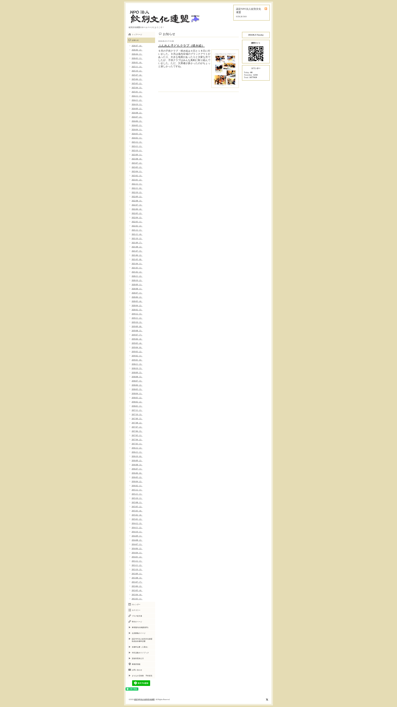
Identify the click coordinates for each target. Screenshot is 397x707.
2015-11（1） (137, 494)
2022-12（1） (137, 184)
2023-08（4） (137, 159)
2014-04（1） (137, 553)
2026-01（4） (137, 62)
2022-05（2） (137, 213)
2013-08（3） (137, 578)
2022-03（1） (137, 222)
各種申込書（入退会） (140, 647)
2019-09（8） (137, 326)
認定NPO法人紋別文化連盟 (144, 699)
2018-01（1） (137, 406)
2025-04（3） (137, 88)
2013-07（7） (137, 582)
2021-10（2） (137, 238)
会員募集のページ (138, 633)
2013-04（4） (137, 595)
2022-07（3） (137, 205)
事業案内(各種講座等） (140, 627)
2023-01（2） (137, 180)
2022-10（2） (137, 192)
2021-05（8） (137, 259)
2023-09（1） (137, 155)
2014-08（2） (137, 540)
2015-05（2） (137, 507)
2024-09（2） (137, 109)
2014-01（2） (137, 557)
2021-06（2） (137, 255)
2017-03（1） (137, 444)
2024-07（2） (137, 117)
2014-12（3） (137, 523)
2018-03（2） (137, 398)
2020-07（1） (137, 293)
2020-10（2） (137, 280)
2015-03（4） (137, 511)
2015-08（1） (137, 502)
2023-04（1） (137, 171)
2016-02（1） (137, 486)
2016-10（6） (137, 456)
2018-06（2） (137, 385)
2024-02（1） (137, 138)
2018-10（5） (137, 368)
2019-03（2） (137, 352)
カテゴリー (136, 610)
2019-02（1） (137, 356)
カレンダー (136, 604)
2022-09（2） (137, 197)
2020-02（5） (137, 310)
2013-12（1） (137, 561)
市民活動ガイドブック (140, 653)
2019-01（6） (137, 360)
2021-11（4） (137, 234)
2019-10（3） (137, 322)
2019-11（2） (137, 318)
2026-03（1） (137, 58)
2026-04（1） (137, 54)
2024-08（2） (137, 113)
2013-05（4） (137, 590)
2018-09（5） (137, 373)
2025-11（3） (137, 67)
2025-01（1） (137, 92)
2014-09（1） (137, 536)
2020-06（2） (137, 297)
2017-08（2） (137, 423)
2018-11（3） (137, 364)
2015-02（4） (137, 515)
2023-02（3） (137, 176)
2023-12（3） (137, 142)
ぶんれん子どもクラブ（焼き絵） (181, 45)
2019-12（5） (137, 314)
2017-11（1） (137, 410)
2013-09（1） (137, 574)
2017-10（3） (137, 414)
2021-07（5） (137, 251)
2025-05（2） (137, 83)
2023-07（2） (137, 163)
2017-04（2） (137, 440)
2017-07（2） (137, 427)
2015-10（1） (137, 498)
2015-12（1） (137, 490)
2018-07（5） (137, 381)
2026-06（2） (137, 50)
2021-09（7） (137, 243)
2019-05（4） (137, 343)
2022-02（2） (137, 226)
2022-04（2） (137, 217)
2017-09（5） (137, 419)
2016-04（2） (137, 481)
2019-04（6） (137, 347)
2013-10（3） (137, 569)
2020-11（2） (137, 276)
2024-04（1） (137, 129)
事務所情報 (136, 664)
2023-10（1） (137, 150)
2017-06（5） (137, 431)
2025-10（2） (137, 71)
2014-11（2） (137, 528)
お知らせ (135, 40)
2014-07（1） (137, 544)
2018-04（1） (137, 393)
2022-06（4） (137, 209)
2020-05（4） (137, 301)
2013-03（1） (137, 599)
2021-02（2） (137, 272)
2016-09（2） (137, 460)
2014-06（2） (137, 548)
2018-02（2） (137, 402)
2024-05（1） (137, 125)
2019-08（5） (137, 331)
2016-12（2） (137, 448)
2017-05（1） (137, 435)
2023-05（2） (137, 167)
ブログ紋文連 (137, 616)
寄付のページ (137, 622)
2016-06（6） (137, 473)
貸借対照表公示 (138, 658)
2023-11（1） (137, 146)
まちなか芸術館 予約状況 (142, 676)
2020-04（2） (137, 305)
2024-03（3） (137, 134)
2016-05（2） (137, 477)
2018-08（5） (137, 377)
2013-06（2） (137, 586)
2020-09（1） (137, 285)
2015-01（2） (137, 519)
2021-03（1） (137, 268)
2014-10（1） (137, 532)
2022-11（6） (137, 188)
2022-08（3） (137, 201)
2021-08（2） (137, 247)
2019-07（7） (137, 335)
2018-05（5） (137, 389)
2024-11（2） (137, 100)
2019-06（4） (137, 339)
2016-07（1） (137, 469)
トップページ (137, 34)
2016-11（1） (137, 452)
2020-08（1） (137, 289)
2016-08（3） (137, 465)
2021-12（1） (137, 230)
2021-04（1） (137, 264)
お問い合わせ (137, 670)
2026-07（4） (137, 46)
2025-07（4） (137, 75)
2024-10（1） (137, 104)
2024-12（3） (137, 96)
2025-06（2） (137, 79)
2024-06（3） (137, 121)
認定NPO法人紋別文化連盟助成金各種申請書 (142, 640)
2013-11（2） (137, 565)
